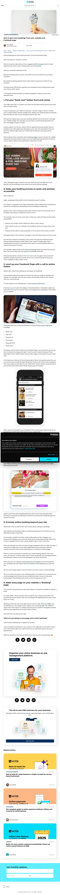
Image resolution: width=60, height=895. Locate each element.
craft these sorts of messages (31, 561)
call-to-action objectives (44, 325)
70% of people (39, 64)
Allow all (49, 459)
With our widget (46, 604)
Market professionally (29, 5)
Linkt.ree (15, 547)
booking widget (33, 137)
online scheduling (30, 249)
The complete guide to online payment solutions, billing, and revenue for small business (29, 810)
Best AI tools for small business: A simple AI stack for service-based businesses (29, 775)
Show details (51, 454)
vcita (5, 50)
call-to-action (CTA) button (36, 283)
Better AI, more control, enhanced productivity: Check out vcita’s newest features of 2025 (28, 845)
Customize (29, 459)
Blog (9, 50)
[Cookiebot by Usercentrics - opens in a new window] (51, 435)
